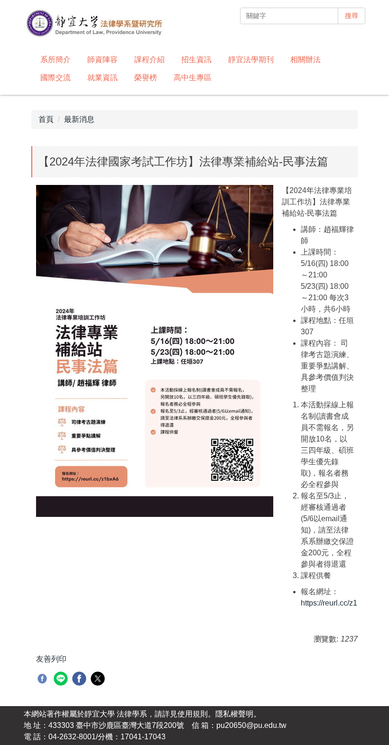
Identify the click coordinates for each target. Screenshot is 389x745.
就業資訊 (102, 78)
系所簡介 (55, 59)
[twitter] (99, 679)
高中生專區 (193, 78)
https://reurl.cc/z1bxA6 (338, 603)
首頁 (46, 119)
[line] (62, 679)
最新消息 (79, 119)
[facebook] (80, 679)
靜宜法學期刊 (251, 59)
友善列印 (51, 659)
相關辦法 (305, 59)
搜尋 (351, 15)
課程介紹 (149, 59)
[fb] (43, 679)
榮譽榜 (145, 78)
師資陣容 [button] (102, 59)
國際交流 (55, 78)
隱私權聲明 (234, 714)
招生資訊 (196, 59)
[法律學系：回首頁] (94, 24)
